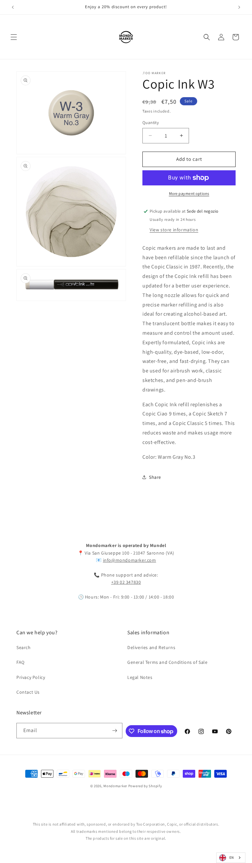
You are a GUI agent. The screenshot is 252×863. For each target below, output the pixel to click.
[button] (14, 37)
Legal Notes (140, 677)
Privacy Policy (30, 677)
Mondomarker (115, 786)
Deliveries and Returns (151, 647)
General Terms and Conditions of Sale (167, 662)
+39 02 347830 (126, 582)
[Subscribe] (115, 730)
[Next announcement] (239, 7)
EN (231, 857)
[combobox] (230, 857)
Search (23, 647)
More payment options (189, 193)
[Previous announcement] (13, 7)
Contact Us (28, 692)
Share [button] (155, 477)
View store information (174, 230)
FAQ (20, 662)
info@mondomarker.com (129, 560)
